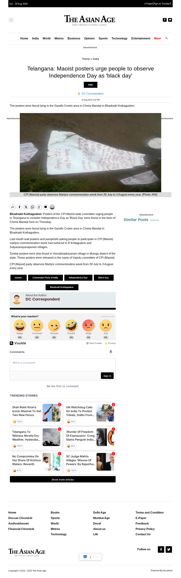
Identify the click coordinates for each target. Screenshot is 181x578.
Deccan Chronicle (20, 518)
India (35, 38)
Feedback (142, 523)
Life (95, 534)
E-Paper (141, 518)
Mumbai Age (101, 518)
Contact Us (143, 534)
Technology (119, 38)
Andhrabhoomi (18, 523)
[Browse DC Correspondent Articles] (16, 299)
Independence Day (78, 277)
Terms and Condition (150, 512)
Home (24, 38)
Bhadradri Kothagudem (62, 287)
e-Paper (148, 3)
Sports (103, 38)
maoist (18, 277)
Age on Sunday (162, 3)
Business (74, 38)
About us (99, 528)
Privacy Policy (145, 528)
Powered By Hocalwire (162, 570)
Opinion (89, 38)
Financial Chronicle (21, 528)
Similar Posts (136, 219)
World (47, 38)
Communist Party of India (46, 277)
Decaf (97, 523)
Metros (59, 38)
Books (55, 512)
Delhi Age (99, 512)
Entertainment (140, 38)
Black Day (103, 277)
